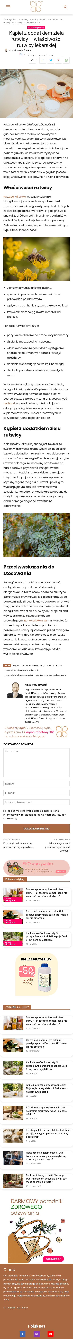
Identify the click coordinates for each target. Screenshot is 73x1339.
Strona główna (10, 19)
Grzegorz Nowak (22, 50)
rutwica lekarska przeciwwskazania (22, 670)
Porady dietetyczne (10, 900)
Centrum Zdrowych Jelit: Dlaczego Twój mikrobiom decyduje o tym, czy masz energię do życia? (46, 1178)
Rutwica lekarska (14, 197)
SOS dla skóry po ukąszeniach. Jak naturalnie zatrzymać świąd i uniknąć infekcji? (46, 1111)
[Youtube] (50, 1334)
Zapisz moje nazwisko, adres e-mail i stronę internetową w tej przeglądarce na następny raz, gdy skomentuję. (34, 814)
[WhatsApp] (66, 60)
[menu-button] (8, 7)
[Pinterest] (58, 60)
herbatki (9, 403)
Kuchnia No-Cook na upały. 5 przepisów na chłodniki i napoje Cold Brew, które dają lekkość (46, 936)
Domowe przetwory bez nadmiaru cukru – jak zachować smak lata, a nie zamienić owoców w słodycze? (46, 893)
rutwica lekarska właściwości (19, 675)
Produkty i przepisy (28, 19)
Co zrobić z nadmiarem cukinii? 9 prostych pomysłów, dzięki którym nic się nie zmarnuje (47, 914)
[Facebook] (42, 60)
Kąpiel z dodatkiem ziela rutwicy (28, 665)
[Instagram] (37, 1334)
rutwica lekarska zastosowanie (51, 675)
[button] (65, 7)
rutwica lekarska (55, 665)
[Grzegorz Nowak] (6, 50)
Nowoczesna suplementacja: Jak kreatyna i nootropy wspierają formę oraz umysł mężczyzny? (46, 1156)
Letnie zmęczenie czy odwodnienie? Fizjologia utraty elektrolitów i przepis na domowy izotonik (47, 1088)
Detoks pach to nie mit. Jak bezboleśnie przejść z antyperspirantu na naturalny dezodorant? (48, 1133)
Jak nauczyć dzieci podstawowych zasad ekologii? (57, 847)
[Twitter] (50, 60)
